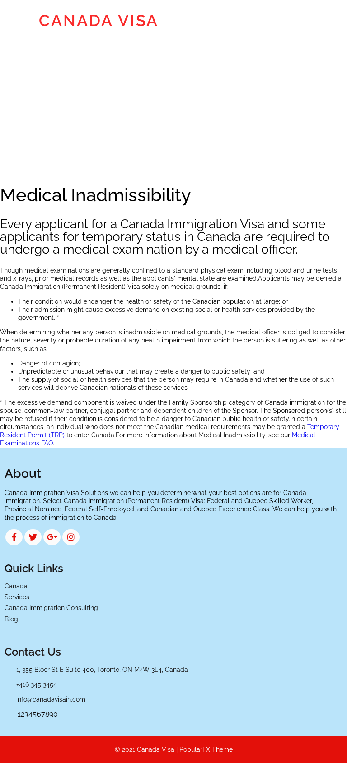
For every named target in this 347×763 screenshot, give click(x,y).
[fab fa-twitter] (33, 537)
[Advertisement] (173, 109)
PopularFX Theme (206, 749)
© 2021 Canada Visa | (147, 749)
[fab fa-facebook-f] (14, 537)
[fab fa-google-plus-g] (52, 537)
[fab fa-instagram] (71, 537)
